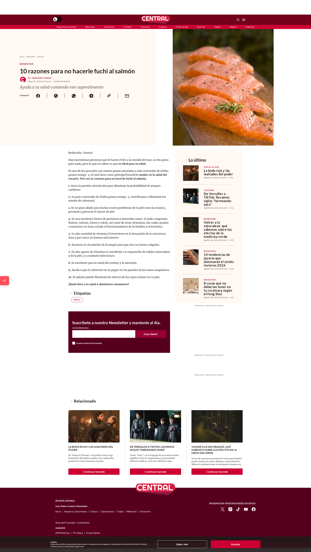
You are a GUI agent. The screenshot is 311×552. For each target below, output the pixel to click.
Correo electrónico (80, 328)
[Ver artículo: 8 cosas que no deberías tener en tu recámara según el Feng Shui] (191, 286)
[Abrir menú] (244, 20)
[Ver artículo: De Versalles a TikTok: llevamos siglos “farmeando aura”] (191, 196)
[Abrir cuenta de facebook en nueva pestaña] (254, 508)
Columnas (109, 27)
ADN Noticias (62, 532)
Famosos (145, 27)
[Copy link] (109, 95)
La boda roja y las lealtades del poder (218, 172)
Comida (127, 27)
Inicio (22, 56)
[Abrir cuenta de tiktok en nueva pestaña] (238, 508)
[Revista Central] (155, 20)
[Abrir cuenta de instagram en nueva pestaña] (230, 508)
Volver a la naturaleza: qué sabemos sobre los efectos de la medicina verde (218, 229)
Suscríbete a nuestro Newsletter (71, 506)
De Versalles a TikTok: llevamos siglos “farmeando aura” (217, 199)
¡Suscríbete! (151, 334)
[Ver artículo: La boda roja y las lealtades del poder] (191, 173)
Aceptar (235, 544)
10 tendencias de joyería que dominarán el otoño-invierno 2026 (219, 260)
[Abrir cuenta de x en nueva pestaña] (223, 508)
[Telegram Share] (91, 95)
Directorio (145, 511)
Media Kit (132, 511)
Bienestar (90, 27)
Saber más (182, 544)
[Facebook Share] (38, 95)
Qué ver (201, 27)
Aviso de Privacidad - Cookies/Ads (72, 522)
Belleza (77, 299)
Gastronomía (107, 511)
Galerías (250, 27)
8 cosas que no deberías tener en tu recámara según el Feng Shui (218, 288)
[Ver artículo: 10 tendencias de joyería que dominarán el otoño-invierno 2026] (191, 257)
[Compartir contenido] (4, 280)
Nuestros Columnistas (75, 511)
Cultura (163, 27)
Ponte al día (182, 27)
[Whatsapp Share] (73, 95)
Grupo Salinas (93, 532)
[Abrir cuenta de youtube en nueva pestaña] (246, 508)
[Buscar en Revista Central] (238, 20)
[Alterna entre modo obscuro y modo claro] (57, 19)
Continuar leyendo (94, 471)
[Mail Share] (127, 95)
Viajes (217, 27)
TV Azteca (78, 532)
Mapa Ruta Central (66, 27)
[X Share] (56, 95)
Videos (233, 27)
